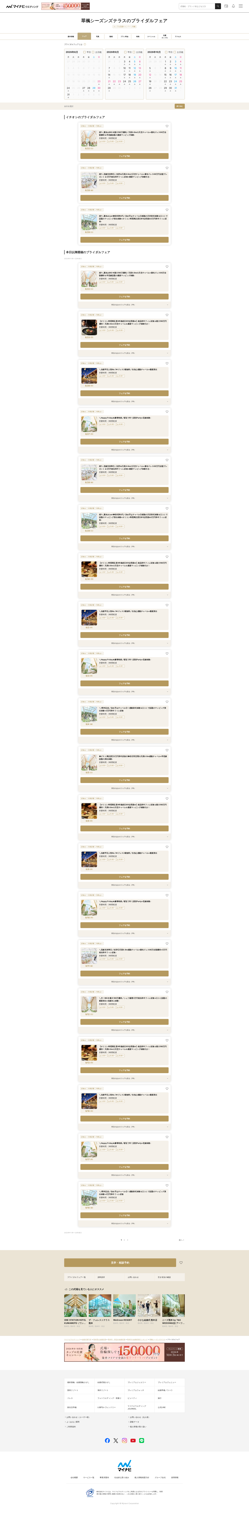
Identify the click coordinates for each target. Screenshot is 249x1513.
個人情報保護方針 (141, 1477)
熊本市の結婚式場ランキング (137, 1339)
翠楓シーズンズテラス (157, 1339)
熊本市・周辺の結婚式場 (116, 1339)
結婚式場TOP (86, 1339)
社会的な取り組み (121, 1477)
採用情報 (175, 1477)
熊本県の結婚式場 (99, 1339)
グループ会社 (160, 1477)
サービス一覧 (88, 1477)
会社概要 (74, 1477)
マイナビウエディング (72, 1339)
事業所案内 (104, 1477)
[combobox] (197, 6)
